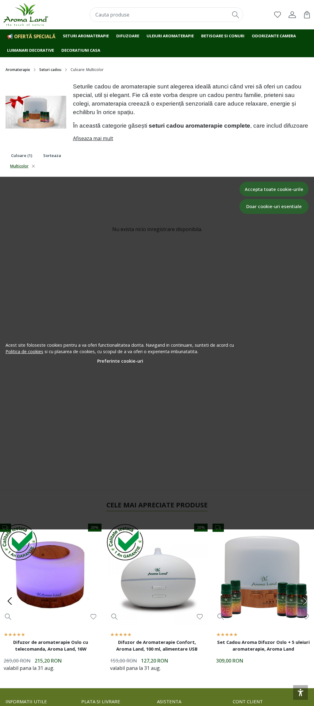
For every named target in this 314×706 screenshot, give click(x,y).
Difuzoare (127, 36)
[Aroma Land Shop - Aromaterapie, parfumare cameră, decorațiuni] (31, 14)
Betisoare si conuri (222, 36)
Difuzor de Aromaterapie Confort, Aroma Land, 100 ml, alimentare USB (156, 645)
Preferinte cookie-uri (120, 361)
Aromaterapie (18, 69)
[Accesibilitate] (300, 692)
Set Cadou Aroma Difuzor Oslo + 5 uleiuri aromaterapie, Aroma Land (263, 645)
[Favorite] (277, 14)
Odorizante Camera (274, 36)
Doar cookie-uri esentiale (274, 206)
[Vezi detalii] (8, 616)
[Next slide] (304, 601)
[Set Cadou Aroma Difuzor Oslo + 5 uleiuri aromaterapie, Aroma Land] (263, 574)
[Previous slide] (10, 601)
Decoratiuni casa (80, 50)
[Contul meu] (292, 14)
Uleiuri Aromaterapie (170, 36)
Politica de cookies (24, 351)
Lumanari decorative (30, 50)
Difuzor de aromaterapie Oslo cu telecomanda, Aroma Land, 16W (50, 645)
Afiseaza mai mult (93, 138)
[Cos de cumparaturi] (307, 14)
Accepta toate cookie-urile (274, 189)
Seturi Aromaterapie (86, 36)
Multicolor (19, 166)
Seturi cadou (50, 69)
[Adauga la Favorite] (93, 617)
